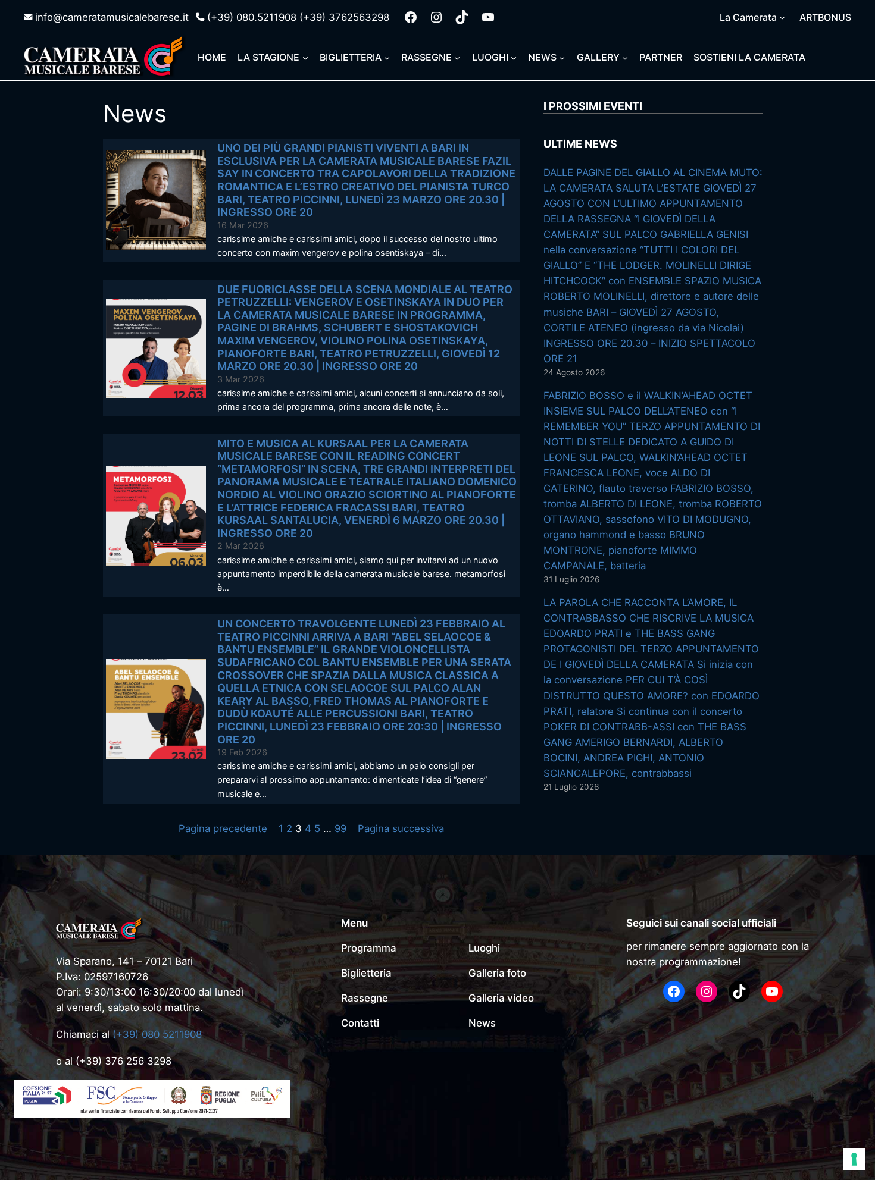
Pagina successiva (401, 828)
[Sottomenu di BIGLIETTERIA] (387, 57)
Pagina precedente (223, 828)
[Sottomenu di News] (562, 57)
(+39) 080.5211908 (251, 17)
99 (340, 828)
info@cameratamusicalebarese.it (112, 17)
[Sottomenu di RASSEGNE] (457, 57)
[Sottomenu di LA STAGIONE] (305, 57)
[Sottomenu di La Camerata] (782, 17)
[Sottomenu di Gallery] (625, 57)
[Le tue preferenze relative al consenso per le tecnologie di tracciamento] (854, 1159)
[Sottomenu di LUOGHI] (514, 57)
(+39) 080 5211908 (157, 1034)
